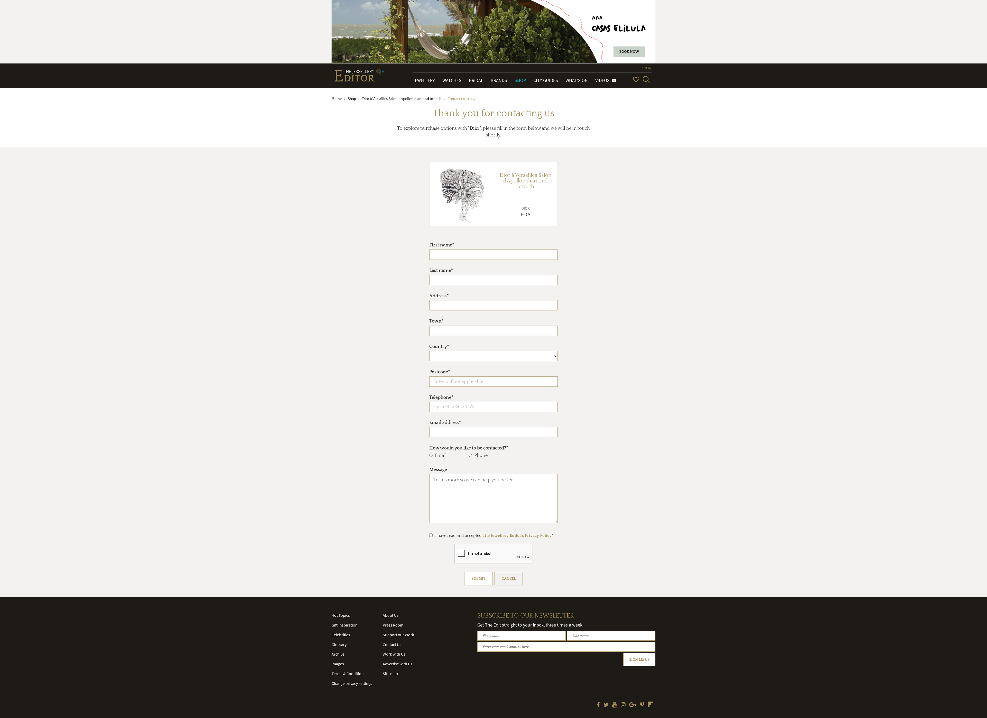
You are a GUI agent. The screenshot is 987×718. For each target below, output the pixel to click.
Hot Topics (341, 615)
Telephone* (441, 397)
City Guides (545, 80)
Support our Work (398, 634)
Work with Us (394, 654)
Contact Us (392, 644)
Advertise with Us (397, 663)
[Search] (646, 79)
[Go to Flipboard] (650, 704)
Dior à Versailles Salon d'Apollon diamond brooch (401, 99)
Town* (436, 321)
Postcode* (439, 372)
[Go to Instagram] (623, 705)
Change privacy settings (352, 683)
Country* (439, 346)
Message (438, 469)
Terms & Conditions (348, 673)
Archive (338, 654)
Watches (451, 80)
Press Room (393, 625)
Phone (481, 455)
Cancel (509, 579)
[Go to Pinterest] (642, 705)
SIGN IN (645, 68)
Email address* (445, 422)
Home (337, 99)
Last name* (441, 270)
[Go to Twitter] (606, 705)
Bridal (476, 80)
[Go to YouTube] (614, 705)
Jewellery (424, 80)
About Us (390, 615)
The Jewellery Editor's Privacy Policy (517, 535)
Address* (439, 296)
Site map (390, 673)
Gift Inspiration (345, 625)
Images (338, 663)
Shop (520, 80)
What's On (576, 80)
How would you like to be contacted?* (468, 448)
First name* (441, 245)
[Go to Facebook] (598, 705)
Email (441, 455)
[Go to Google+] (632, 705)
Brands (499, 80)
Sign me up (639, 660)
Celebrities (341, 634)
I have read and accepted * (494, 535)
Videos (603, 80)
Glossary (339, 644)
